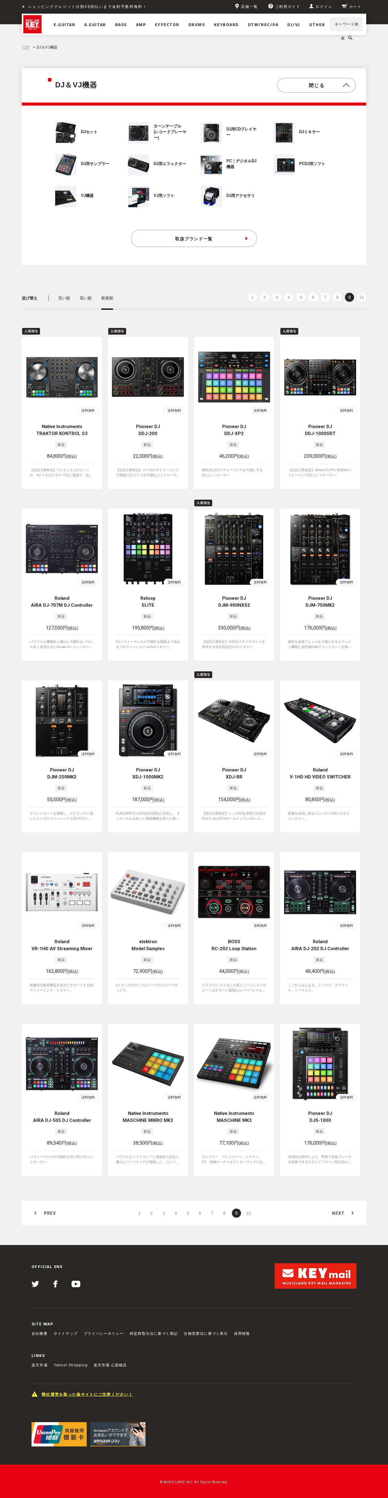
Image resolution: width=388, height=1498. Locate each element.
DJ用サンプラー (95, 164)
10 (361, 297)
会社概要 (40, 1333)
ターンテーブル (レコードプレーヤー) (170, 132)
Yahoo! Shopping (71, 1365)
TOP (26, 47)
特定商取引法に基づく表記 (154, 1333)
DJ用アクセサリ (240, 196)
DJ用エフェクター (170, 164)
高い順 (86, 298)
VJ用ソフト (164, 196)
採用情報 (242, 1333)
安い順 (64, 298)
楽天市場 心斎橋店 (110, 1365)
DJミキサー (309, 132)
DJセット (89, 132)
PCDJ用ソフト (312, 164)
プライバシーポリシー (104, 1333)
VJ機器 (87, 196)
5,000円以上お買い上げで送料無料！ (65, 7)
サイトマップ (66, 1333)
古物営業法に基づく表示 (206, 1333)
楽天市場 (40, 1365)
